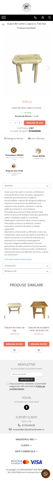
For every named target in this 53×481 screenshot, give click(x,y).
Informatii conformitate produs (18, 259)
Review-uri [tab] (10, 271)
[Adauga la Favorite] (14, 350)
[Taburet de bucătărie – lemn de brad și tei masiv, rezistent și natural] (38, 308)
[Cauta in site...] (49, 17)
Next (48, 68)
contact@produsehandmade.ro (28, 429)
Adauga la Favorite (14, 138)
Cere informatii (37, 138)
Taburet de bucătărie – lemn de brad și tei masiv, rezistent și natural (38, 329)
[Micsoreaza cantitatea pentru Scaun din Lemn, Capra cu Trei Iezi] (11, 123)
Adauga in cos (34, 122)
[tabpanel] (26, 65)
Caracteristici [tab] (10, 265)
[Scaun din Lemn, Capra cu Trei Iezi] (26, 65)
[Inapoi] (2, 24)
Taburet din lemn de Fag (14, 329)
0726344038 (28, 425)
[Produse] (4, 18)
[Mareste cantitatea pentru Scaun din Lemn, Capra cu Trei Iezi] (19, 123)
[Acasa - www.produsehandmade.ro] (26, 7)
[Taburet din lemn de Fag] (14, 308)
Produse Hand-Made (26, 28)
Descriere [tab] (9, 185)
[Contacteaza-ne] (35, 17)
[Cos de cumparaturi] (43, 17)
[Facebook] (26, 407)
